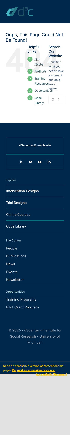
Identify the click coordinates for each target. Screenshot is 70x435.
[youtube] (39, 162)
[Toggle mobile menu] (62, 12)
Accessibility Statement (51, 374)
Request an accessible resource (33, 370)
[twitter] (21, 162)
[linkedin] (49, 162)
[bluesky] (30, 162)
